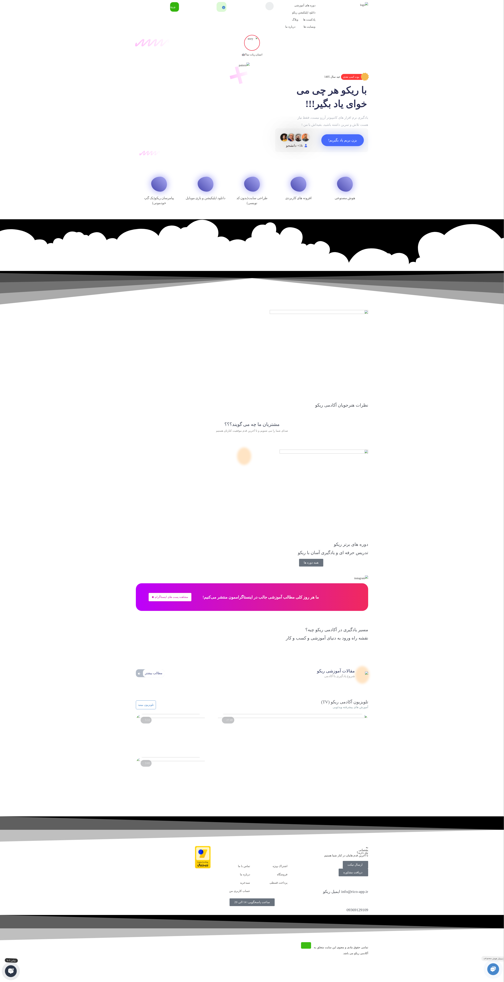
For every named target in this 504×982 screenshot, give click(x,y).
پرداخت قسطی (278, 882)
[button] (354, 77)
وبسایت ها (309, 26)
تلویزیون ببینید (146, 704)
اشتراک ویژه (280, 866)
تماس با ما (244, 866)
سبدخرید (245, 882)
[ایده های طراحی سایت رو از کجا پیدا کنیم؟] (171, 760)
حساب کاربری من (239, 891)
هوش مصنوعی (345, 198)
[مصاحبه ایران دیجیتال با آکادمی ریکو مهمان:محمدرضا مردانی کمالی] (292, 717)
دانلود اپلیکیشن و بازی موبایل (206, 198)
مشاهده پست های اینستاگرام (171, 597)
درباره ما (290, 26)
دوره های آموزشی (304, 5)
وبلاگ (295, 19)
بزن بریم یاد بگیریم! (342, 140)
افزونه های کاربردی (298, 198)
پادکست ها (309, 19)
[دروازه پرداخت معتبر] (203, 867)
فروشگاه (282, 874)
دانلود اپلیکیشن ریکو (303, 12)
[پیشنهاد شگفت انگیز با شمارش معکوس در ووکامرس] (171, 717)
